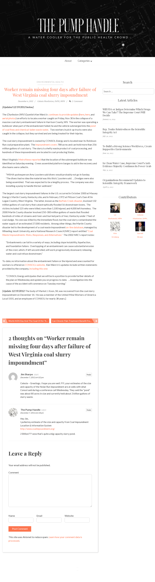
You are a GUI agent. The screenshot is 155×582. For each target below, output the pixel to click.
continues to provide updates (64, 114)
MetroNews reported (29, 159)
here (82, 114)
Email (39, 515)
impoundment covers (46, 144)
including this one (38, 268)
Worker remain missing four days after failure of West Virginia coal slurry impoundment (50, 92)
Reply (89, 374)
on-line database (74, 227)
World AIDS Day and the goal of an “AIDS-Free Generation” (28, 321)
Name (11, 515)
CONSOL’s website (34, 264)
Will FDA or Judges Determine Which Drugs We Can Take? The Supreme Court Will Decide (126, 112)
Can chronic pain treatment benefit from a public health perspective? (75, 321)
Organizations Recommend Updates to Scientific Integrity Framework (124, 182)
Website (69, 515)
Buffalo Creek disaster (70, 200)
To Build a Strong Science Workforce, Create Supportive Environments (127, 148)
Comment (13, 472)
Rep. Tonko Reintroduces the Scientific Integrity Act (124, 131)
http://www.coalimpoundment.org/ (37, 428)
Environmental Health (50, 82)
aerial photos (9, 118)
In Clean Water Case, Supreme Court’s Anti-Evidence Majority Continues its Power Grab (127, 165)
